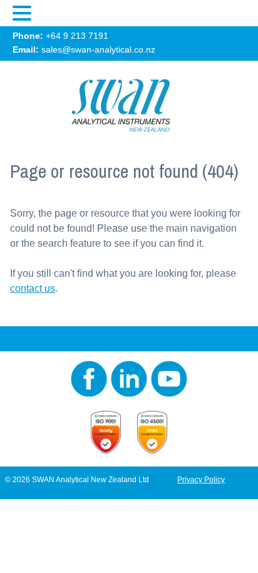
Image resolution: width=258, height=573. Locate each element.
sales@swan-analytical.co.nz (98, 49)
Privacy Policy (201, 479)
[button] (24, 13)
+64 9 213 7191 (77, 36)
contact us (32, 288)
